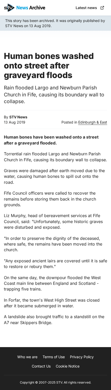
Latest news (86, 7)
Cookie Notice (68, 366)
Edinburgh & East (92, 122)
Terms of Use (54, 357)
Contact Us (41, 366)
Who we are (27, 357)
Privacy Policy (82, 357)
